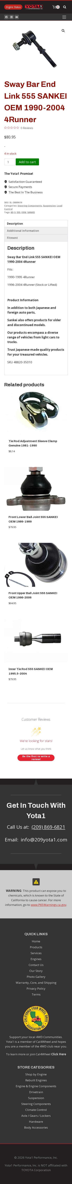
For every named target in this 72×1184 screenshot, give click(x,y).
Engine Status (13, 7)
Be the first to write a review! (36, 758)
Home (36, 941)
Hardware (36, 1122)
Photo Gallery (36, 977)
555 (18, 212)
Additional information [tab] (23, 230)
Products (36, 947)
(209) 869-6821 (48, 827)
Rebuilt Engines (36, 1080)
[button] (63, 31)
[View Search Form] (65, 7)
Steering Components (30, 205)
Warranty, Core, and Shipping (36, 983)
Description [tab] (15, 223)
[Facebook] (6, 17)
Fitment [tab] (12, 238)
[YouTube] (17, 17)
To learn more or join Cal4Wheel (36, 1054)
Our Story (36, 971)
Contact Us (36, 965)
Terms (36, 994)
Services (36, 953)
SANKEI (31, 212)
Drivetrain (36, 1092)
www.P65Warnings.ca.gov (48, 905)
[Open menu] (64, 17)
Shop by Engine (36, 1074)
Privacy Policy (36, 988)
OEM (23, 212)
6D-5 (13, 212)
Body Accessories (36, 1127)
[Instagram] (11, 17)
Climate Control (36, 1110)
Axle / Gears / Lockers (36, 1116)
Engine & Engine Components (36, 1086)
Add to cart (27, 162)
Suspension (49, 205)
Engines (36, 959)
